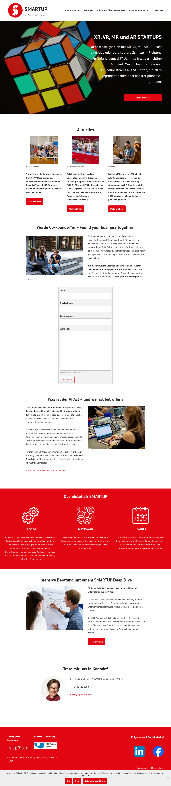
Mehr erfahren (143, 97)
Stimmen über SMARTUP (111, 10)
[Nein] (167, 778)
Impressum (142, 768)
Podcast (88, 10)
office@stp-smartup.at (80, 694)
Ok (68, 781)
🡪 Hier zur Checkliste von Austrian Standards (46, 470)
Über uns (158, 10)
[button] (79, 10)
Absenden (67, 379)
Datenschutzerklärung (95, 781)
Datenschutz (157, 768)
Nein (77, 781)
